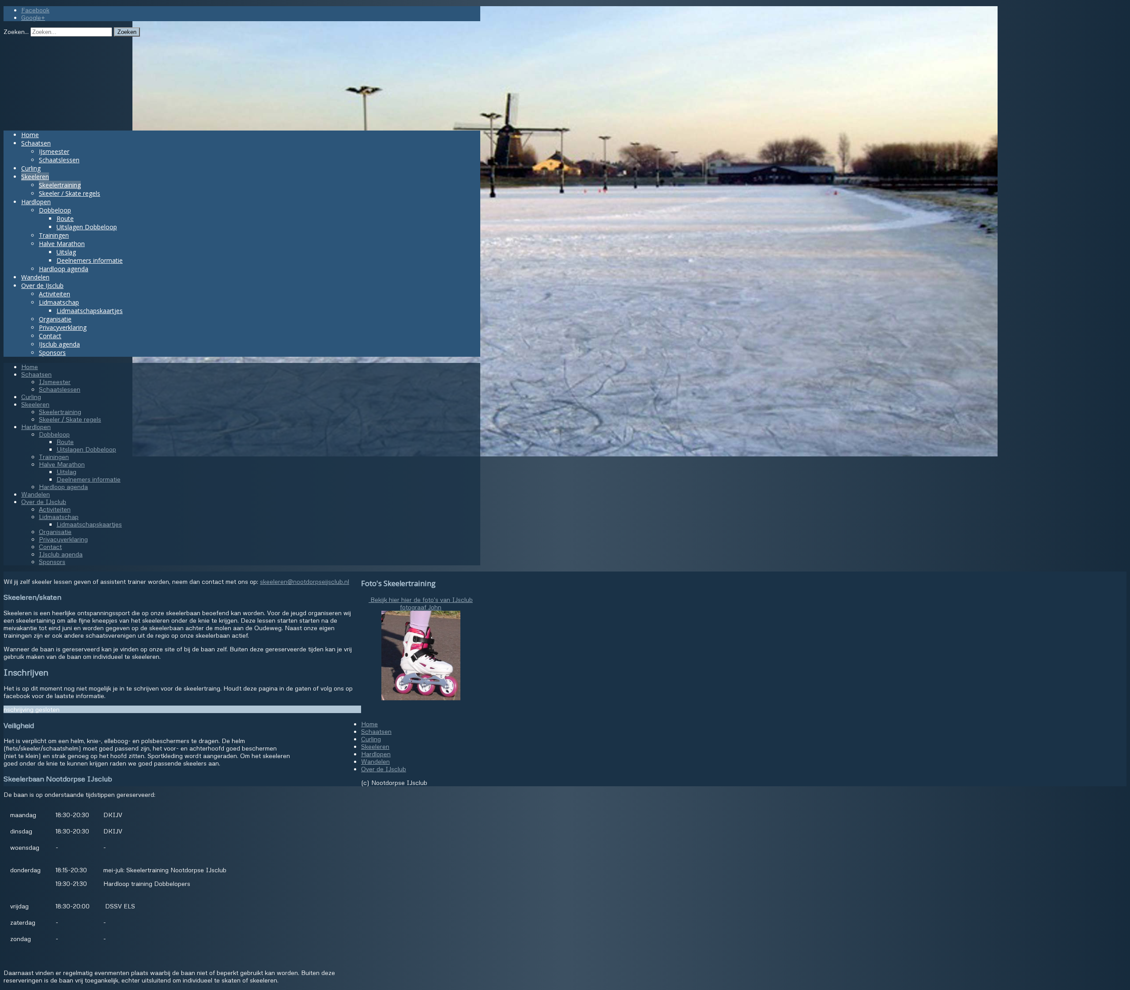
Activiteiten (54, 294)
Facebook (35, 10)
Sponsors (52, 352)
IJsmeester (54, 151)
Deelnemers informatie (89, 260)
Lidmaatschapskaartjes (89, 310)
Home (30, 135)
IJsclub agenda (59, 344)
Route (65, 218)
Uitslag (66, 252)
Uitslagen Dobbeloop (86, 227)
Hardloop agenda (63, 269)
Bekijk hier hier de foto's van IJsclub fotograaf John (421, 603)
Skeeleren (35, 176)
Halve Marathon (62, 243)
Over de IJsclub (42, 285)
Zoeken (126, 32)
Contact (50, 336)
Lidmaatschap (59, 302)
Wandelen (35, 277)
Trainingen (54, 235)
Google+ (33, 17)
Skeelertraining (60, 185)
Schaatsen (36, 143)
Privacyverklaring (63, 327)
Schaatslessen (59, 160)
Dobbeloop (55, 210)
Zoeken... (16, 31)
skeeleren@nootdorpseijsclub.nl (304, 581)
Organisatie (55, 319)
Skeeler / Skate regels (69, 193)
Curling (31, 168)
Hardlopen (36, 202)
